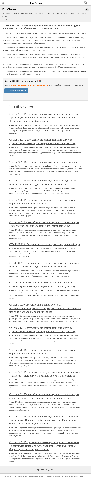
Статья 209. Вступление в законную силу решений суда (43, 162)
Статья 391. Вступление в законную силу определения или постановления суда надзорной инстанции (42, 182)
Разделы (49, 470)
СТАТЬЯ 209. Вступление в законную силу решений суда (44, 244)
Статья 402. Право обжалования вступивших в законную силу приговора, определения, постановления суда (44, 223)
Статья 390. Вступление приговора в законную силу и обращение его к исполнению (42, 201)
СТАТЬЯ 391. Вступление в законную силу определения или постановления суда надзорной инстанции (44, 264)
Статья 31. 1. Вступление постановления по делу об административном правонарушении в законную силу (42, 284)
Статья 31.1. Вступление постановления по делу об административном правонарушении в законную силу (42, 141)
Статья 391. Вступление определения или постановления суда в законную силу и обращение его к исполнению (44, 373)
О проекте (40, 470)
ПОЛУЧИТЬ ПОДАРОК (16, 91)
